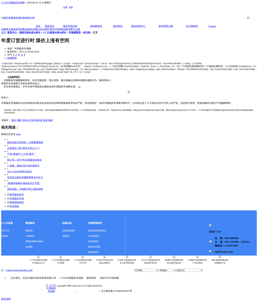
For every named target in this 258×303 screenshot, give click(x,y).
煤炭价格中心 (138, 26)
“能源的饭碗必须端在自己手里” (23, 183)
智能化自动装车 (94, 247)
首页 (38, 26)
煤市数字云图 (73, 29)
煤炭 (13, 120)
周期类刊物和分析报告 (34, 241)
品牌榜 (4, 29)
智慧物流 (61, 29)
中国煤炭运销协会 (13, 270)
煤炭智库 (118, 26)
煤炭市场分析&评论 (29, 32)
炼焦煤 (38, 120)
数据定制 (29, 230)
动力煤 (31, 120)
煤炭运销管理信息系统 (97, 230)
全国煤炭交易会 (68, 230)
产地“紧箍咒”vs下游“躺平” (21, 154)
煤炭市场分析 (70, 26)
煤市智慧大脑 (166, 26)
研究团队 (4, 236)
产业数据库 (30, 236)
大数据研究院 (15, 29)
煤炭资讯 (49, 26)
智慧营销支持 (93, 252)
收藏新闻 (12, 58)
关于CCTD (5, 230)
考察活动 (65, 236)
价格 (24, 120)
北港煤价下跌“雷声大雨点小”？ (23, 148)
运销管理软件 (49, 29)
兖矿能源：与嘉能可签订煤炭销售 (25, 189)
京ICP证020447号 (88, 291)
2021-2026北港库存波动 (19, 171)
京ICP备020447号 (66, 291)
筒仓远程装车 (93, 241)
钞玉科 (86, 32)
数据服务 (27, 29)
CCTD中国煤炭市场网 (12, 2)
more (18, 134)
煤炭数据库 (96, 26)
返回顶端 (48, 120)
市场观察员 (75, 32)
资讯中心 (12, 32)
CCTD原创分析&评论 (54, 32)
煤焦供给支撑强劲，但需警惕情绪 (25, 142)
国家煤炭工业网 (26, 270)
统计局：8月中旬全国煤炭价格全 (24, 160)
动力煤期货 (192, 26)
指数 (19, 120)
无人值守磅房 (93, 236)
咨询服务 (29, 247)
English (212, 26)
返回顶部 (6, 299)
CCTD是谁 (7, 223)
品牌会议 (37, 29)
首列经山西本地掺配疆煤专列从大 (25, 177)
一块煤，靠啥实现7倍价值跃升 (23, 165)
